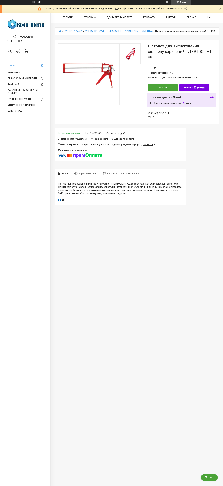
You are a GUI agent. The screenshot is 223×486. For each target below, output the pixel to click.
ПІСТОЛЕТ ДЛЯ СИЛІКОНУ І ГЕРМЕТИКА (131, 31)
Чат (212, 477)
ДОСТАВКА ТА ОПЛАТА (119, 17)
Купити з (188, 87)
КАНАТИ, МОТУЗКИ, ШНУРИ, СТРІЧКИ (23, 92)
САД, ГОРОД (15, 110)
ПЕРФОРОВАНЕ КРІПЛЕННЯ (22, 78)
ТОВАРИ (11, 65)
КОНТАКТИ (149, 17)
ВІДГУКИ (171, 17)
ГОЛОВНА (68, 17)
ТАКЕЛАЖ (13, 84)
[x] (63, 200)
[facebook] (59, 200)
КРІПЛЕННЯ (14, 72)
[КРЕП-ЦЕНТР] (25, 24)
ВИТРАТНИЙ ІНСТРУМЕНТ (21, 105)
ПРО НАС (191, 17)
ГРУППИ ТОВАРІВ (73, 31)
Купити (163, 87)
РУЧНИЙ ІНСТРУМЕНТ (19, 99)
